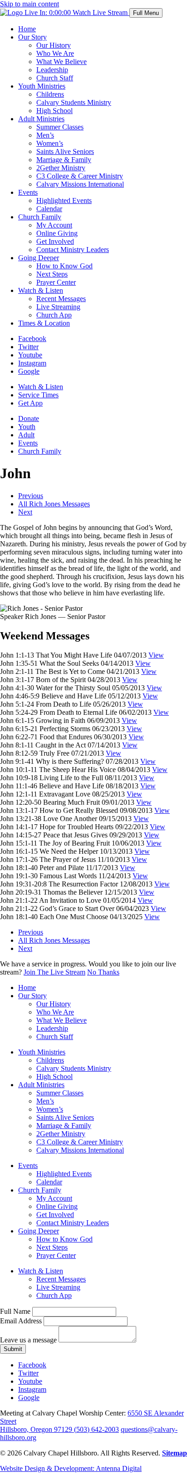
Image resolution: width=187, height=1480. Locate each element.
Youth (26, 427)
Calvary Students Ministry (73, 102)
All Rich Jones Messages (54, 504)
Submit (13, 1349)
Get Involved (55, 241)
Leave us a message (28, 1340)
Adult (26, 435)
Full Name (15, 1311)
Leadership (52, 70)
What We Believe (61, 61)
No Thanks (103, 972)
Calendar (49, 209)
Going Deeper (38, 258)
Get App (30, 403)
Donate (28, 418)
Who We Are (55, 53)
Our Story (32, 37)
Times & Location (44, 323)
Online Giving (57, 233)
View (156, 655)
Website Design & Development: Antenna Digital (71, 1468)
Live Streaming (58, 307)
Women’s (49, 143)
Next (25, 512)
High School (54, 110)
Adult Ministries (41, 119)
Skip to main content (29, 4)
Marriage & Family (63, 159)
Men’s (45, 135)
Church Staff (54, 78)
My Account (54, 225)
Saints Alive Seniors (65, 151)
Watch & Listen (40, 290)
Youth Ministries (41, 86)
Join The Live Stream (54, 972)
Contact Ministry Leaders (72, 249)
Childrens (50, 94)
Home (27, 29)
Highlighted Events (64, 200)
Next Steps (52, 274)
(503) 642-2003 (96, 1429)
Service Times (38, 395)
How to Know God (64, 266)
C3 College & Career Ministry (79, 176)
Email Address (21, 1321)
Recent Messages (61, 298)
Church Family (39, 217)
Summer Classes (60, 127)
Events (28, 192)
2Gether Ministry (60, 168)
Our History (53, 45)
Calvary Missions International (80, 184)
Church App (54, 315)
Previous (30, 496)
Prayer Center (56, 282)
